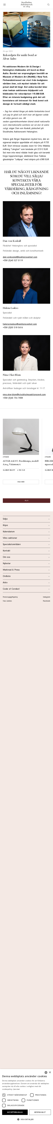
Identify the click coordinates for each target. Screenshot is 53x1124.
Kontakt (6, 551)
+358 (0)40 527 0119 (13, 261)
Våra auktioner (10, 538)
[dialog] (26, 1096)
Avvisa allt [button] (40, 1112)
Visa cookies (7, 601)
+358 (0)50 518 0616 (13, 328)
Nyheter (7, 564)
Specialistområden (12, 544)
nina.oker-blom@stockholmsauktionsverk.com (24, 395)
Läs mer (16, 1089)
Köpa (5, 525)
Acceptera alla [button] (14, 1112)
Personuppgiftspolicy (10, 597)
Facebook (46, 601)
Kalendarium (9, 532)
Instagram (46, 597)
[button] (26, 1119)
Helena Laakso (10, 308)
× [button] (50, 1072)
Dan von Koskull (12, 241)
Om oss (6, 557)
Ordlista (6, 576)
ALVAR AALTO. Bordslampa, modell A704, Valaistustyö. (20, 463)
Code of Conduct (11, 589)
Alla (26, 501)
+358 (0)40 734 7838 (13, 398)
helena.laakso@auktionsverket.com (20, 324)
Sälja (5, 519)
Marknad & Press (11, 570)
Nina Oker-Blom (12, 375)
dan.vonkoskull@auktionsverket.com (20, 257)
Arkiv (5, 583)
